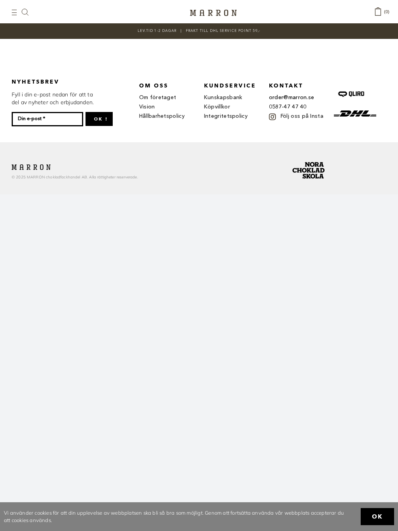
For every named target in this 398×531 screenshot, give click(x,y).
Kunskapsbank (223, 97)
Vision (147, 107)
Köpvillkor (217, 107)
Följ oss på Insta (302, 116)
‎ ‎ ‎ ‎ (29, 12)
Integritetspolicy (226, 116)
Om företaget (157, 97)
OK (377, 516)
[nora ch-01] (309, 160)
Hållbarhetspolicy (162, 116)
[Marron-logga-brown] (213, 12)
